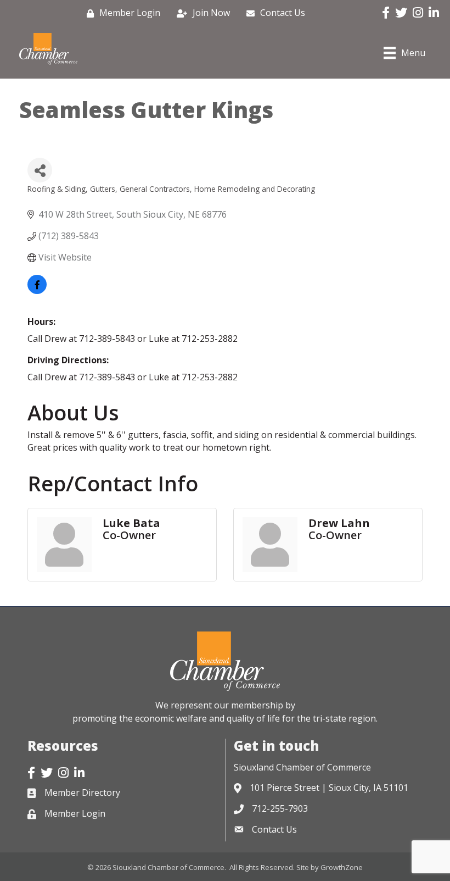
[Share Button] (39, 170)
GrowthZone (341, 867)
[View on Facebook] (37, 291)
